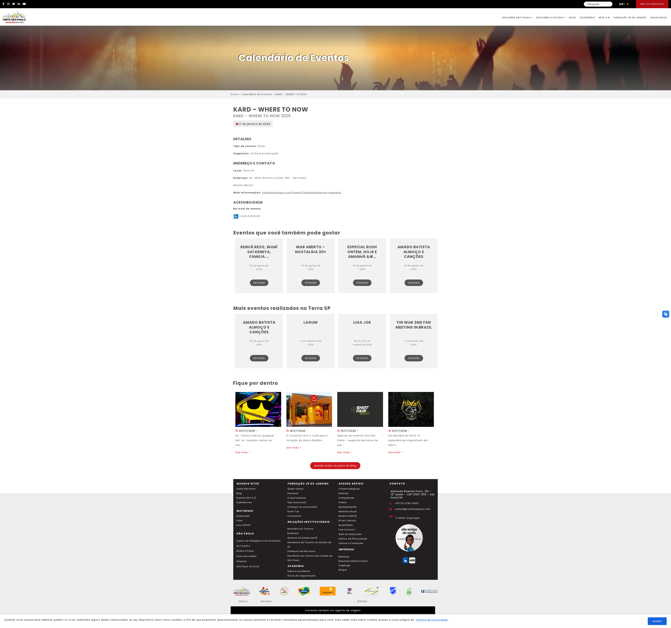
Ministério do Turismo (300, 528)
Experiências (244, 502)
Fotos (239, 520)
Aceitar (657, 621)
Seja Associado (296, 502)
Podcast (343, 493)
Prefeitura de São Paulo (301, 551)
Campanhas (346, 498)
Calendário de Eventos (256, 94)
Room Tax (293, 511)
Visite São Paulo (246, 488)
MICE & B (604, 17)
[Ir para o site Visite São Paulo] (13, 16)
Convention (294, 516)
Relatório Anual (347, 511)
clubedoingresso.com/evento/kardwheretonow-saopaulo (301, 192)
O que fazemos (296, 498)
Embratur (293, 533)
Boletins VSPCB (347, 516)
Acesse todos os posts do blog (335, 465)
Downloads (243, 516)
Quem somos (295, 488)
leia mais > (242, 452)
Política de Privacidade (352, 538)
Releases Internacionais (353, 561)
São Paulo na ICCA (247, 566)
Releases (343, 556)
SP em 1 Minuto (347, 520)
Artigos (342, 569)
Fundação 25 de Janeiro (630, 17)
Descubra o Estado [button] (550, 17)
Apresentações (347, 507)
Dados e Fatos (245, 551)
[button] (665, 314)
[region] (335, 621)
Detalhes (259, 282)
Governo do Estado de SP (302, 538)
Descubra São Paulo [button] (516, 17)
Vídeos (342, 502)
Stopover (241, 561)
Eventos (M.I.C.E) (246, 498)
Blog (572, 17)
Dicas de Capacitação (301, 575)
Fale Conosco (346, 529)
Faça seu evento (246, 556)
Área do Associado (652, 4)
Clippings (344, 565)
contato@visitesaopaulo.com (413, 509)
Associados (658, 17)
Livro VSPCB (243, 525)
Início (234, 94)
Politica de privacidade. (432, 620)
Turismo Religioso (349, 488)
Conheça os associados (302, 507)
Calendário (587, 17)
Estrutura (292, 493)
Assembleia (345, 525)
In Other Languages (408, 518)
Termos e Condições (350, 543)
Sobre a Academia (298, 571)
